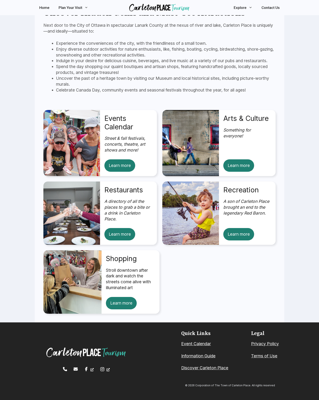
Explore (240, 7)
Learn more (120, 165)
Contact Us (270, 7)
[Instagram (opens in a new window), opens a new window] (105, 369)
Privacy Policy (265, 343)
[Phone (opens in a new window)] (65, 369)
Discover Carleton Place (204, 367)
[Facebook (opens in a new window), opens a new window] (89, 369)
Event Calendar (196, 343)
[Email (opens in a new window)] (75, 369)
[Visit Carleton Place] (159, 7)
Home (44, 7)
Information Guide (198, 355)
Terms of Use (264, 355)
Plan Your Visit (70, 7)
